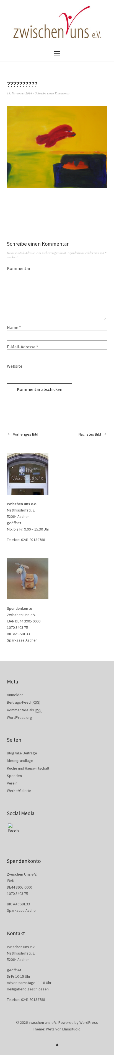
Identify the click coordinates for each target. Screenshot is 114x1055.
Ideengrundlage (20, 760)
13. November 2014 (19, 93)
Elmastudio (71, 1029)
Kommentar (18, 268)
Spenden (14, 775)
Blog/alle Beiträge (22, 753)
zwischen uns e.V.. (43, 1022)
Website (14, 366)
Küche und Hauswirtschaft (28, 768)
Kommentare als (24, 709)
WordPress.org (19, 717)
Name (14, 327)
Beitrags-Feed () (23, 702)
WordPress (88, 1022)
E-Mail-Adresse (22, 346)
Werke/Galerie (19, 790)
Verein (12, 783)
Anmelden (15, 694)
